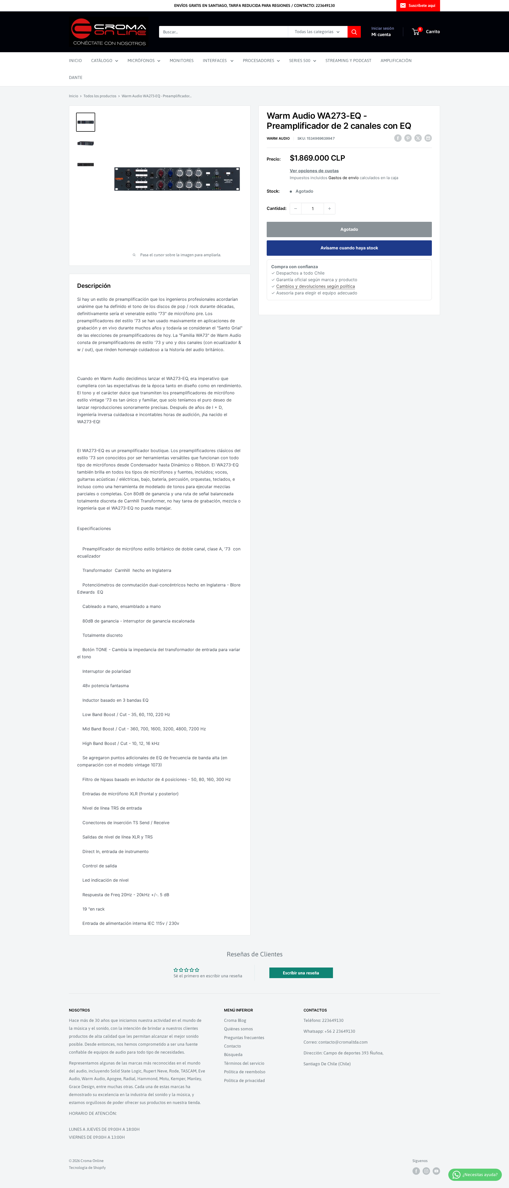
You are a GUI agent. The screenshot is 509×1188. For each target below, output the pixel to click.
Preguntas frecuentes (244, 1037)
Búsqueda (233, 1054)
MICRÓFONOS (141, 60)
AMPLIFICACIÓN (396, 60)
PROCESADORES (258, 60)
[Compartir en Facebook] (398, 138)
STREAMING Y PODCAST (348, 60)
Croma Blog (235, 1020)
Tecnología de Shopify (87, 1167)
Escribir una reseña (301, 972)
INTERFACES (215, 60)
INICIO (75, 60)
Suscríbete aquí (422, 5)
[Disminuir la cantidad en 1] (295, 208)
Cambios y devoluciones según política (315, 286)
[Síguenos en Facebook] (416, 1170)
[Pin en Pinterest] (408, 138)
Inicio (73, 96)
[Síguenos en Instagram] (426, 1170)
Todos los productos (100, 96)
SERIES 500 (299, 60)
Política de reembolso (244, 1071)
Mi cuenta (381, 34)
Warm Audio (278, 138)
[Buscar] (354, 32)
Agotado (349, 229)
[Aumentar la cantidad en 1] (329, 208)
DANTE (75, 77)
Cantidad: (277, 208)
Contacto (232, 1046)
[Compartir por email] (428, 138)
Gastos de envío (343, 177)
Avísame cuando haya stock (349, 247)
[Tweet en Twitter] (418, 138)
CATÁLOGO (101, 60)
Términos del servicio (244, 1063)
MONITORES (182, 60)
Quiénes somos (238, 1028)
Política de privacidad (244, 1080)
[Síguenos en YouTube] (436, 1170)
